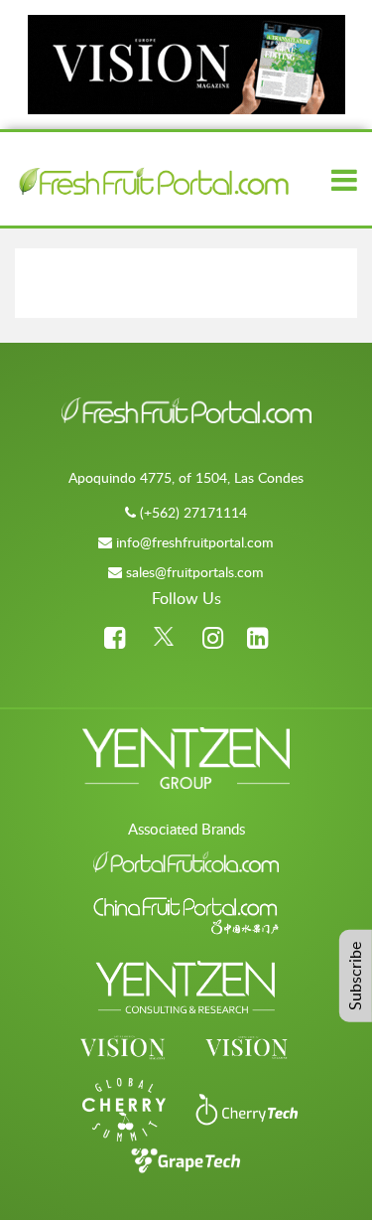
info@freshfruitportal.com (195, 542)
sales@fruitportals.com (195, 571)
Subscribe (355, 976)
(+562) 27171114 (193, 512)
